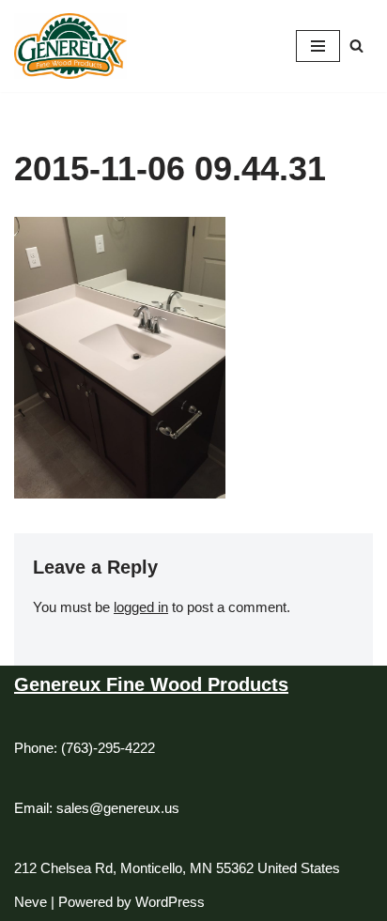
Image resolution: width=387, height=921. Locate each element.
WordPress (170, 902)
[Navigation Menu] (318, 46)
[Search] (356, 45)
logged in (141, 607)
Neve (30, 902)
